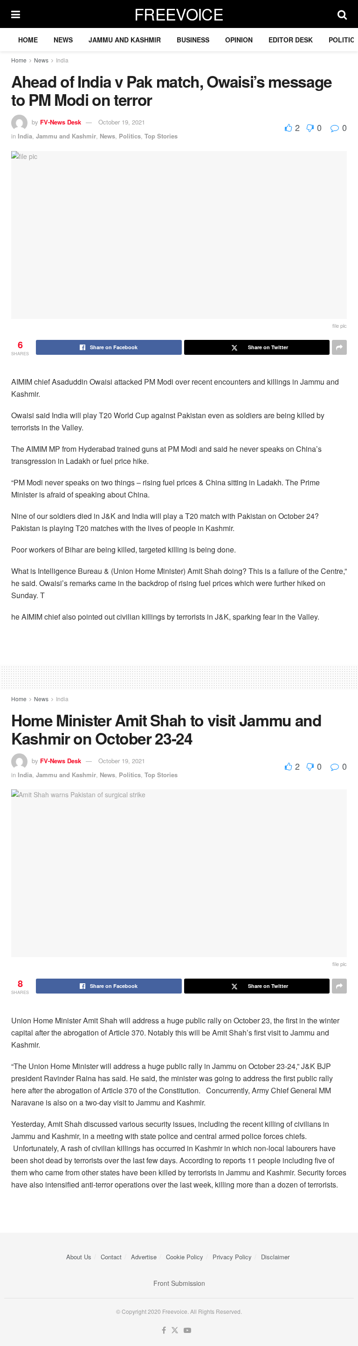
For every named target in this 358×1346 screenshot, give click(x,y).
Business (193, 39)
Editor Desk (290, 39)
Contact (111, 1256)
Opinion (239, 39)
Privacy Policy (232, 1256)
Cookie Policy (184, 1256)
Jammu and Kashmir (125, 39)
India (62, 60)
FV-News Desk (60, 121)
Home (28, 39)
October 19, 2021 (121, 121)
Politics (130, 135)
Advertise (144, 1256)
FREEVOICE (178, 14)
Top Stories (161, 135)
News (63, 39)
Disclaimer (275, 1256)
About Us (78, 1256)
